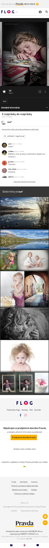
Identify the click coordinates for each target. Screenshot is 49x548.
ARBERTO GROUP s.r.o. (30, 534)
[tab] (24, 106)
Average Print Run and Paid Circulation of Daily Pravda (24, 506)
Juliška (10, 151)
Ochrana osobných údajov (24, 493)
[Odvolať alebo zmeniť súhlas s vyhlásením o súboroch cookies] (45, 516)
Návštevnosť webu (19, 490)
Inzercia (34, 482)
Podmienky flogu (13, 409)
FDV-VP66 (12, 169)
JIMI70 (10, 177)
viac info (29, 538)
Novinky (25, 409)
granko (11, 161)
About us (24, 502)
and (9, 144)
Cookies (14, 510)
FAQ (31, 409)
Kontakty (24, 482)
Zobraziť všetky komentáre (24, 181)
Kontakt (37, 409)
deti (4, 101)
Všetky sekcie (30, 4)
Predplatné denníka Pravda (24, 437)
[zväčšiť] (40, 92)
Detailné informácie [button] (10, 107)
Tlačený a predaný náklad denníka (24, 486)
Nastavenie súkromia (29, 510)
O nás (14, 482)
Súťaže (34, 490)
